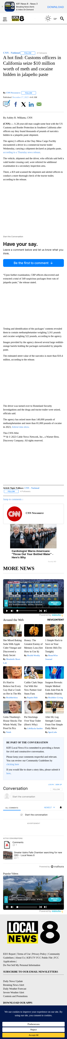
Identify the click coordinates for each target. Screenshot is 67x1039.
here (8, 773)
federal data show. (21, 427)
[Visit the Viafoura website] (57, 866)
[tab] (12, 807)
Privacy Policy (39, 954)
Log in (51, 784)
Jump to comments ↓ (13, 499)
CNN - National (31, 488)
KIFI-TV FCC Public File (39, 957)
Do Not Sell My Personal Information (21, 965)
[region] (33, 826)
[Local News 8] (22, 18)
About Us (20, 957)
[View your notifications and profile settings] (61, 807)
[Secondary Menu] (7, 18)
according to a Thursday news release (21, 152)
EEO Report (9, 954)
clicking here (12, 764)
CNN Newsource (13, 93)
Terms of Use (23, 954)
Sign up (58, 784)
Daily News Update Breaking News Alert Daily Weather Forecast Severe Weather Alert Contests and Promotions (15, 989)
